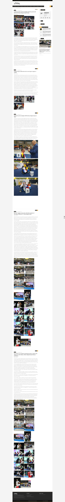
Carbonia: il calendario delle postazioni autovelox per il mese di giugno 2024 (47, 31)
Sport (14, 10)
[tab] (40, 27)
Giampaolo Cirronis (20, 10)
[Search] (50, 6)
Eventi (15, 211)
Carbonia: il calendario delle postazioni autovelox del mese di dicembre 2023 (47, 35)
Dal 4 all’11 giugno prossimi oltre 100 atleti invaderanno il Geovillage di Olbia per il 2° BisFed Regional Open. (24, 214)
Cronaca (40, 40)
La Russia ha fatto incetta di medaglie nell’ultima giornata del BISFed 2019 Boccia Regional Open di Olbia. (25, 12)
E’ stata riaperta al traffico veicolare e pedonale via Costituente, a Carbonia (47, 28)
